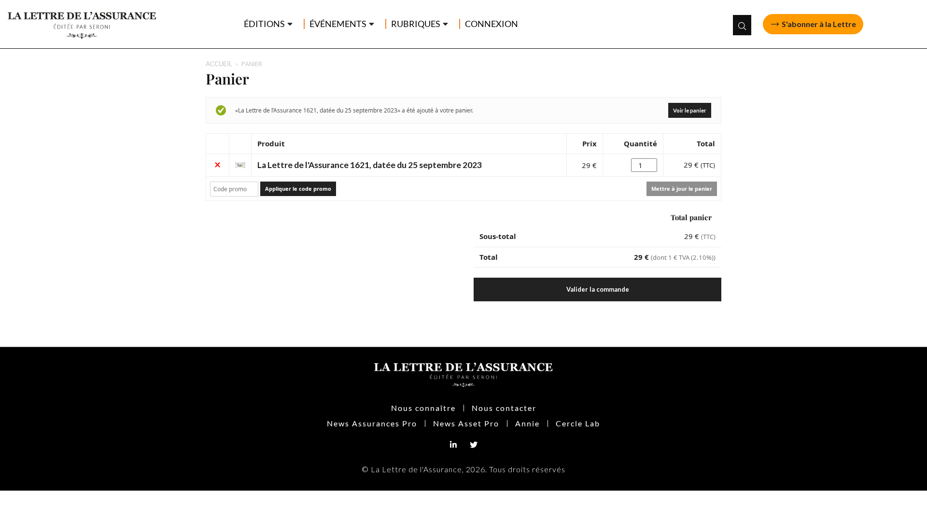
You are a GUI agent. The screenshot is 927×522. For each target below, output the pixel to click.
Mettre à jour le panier (681, 188)
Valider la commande (597, 289)
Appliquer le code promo (298, 188)
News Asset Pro (466, 423)
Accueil (219, 64)
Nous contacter (504, 407)
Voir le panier (689, 110)
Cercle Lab (578, 423)
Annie (527, 423)
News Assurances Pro (372, 423)
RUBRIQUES (415, 24)
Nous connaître (423, 407)
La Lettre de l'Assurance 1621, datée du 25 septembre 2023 (369, 165)
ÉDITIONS (264, 24)
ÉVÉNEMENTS (337, 24)
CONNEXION (491, 24)
